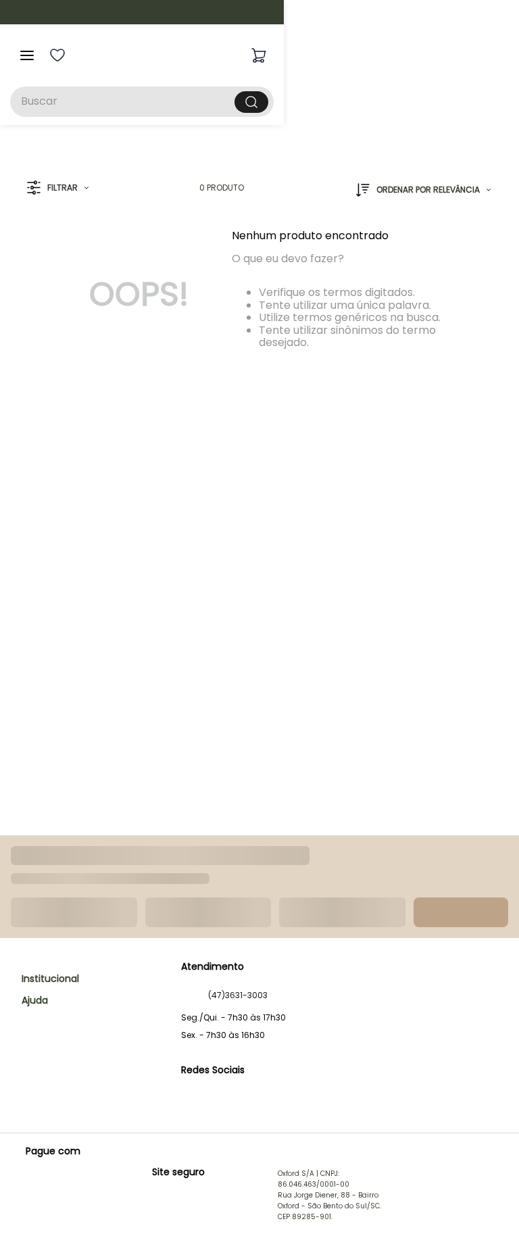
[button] (58, 209)
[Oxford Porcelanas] (274, 55)
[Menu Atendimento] (486, 1224)
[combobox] (259, 102)
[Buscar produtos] (406, 102)
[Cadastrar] (472, 897)
